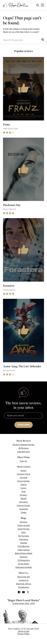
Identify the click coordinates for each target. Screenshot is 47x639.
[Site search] (37, 5)
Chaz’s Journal (23, 525)
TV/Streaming (24, 560)
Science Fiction (23, 505)
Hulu (23, 491)
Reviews (23, 522)
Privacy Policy (23, 634)
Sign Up (23, 461)
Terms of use (23, 631)
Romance (23, 502)
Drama (23, 484)
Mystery (23, 495)
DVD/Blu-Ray (23, 546)
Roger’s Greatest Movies (23, 445)
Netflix (23, 498)
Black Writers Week (23, 553)
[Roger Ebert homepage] (15, 5)
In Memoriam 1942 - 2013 (23, 603)
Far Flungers (23, 536)
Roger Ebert (23, 564)
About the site (23, 577)
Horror (23, 488)
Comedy (23, 477)
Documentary (23, 481)
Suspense (23, 509)
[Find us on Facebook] (19, 592)
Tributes (23, 543)
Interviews (23, 539)
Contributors (23, 587)
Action (23, 470)
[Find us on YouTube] (23, 592)
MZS (23, 532)
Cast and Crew (23, 452)
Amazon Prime (23, 474)
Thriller (23, 512)
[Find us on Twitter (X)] (28, 592)
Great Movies (23, 529)
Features (23, 557)
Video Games (23, 550)
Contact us (23, 580)
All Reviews (23, 448)
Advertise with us (23, 584)
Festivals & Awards (23, 567)
